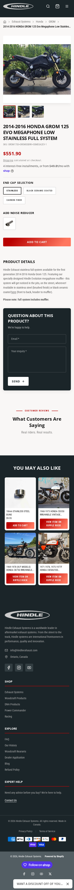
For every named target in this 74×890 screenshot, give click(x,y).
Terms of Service (47, 831)
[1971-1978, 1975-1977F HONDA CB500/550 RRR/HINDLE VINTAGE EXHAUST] (53, 548)
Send (16, 381)
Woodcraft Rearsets (15, 751)
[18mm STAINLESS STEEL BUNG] (20, 492)
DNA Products (12, 704)
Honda (39, 21)
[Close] (68, 883)
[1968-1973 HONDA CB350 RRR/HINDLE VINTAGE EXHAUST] (53, 492)
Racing (8, 716)
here (13, 292)
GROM (52, 21)
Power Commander (15, 710)
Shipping (8, 160)
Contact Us (11, 800)
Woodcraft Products (15, 698)
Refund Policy (12, 769)
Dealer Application (15, 757)
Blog (7, 763)
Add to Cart (20, 525)
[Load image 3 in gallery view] (38, 111)
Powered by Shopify (54, 856)
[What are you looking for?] (48, 6)
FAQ (7, 739)
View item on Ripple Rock (53, 524)
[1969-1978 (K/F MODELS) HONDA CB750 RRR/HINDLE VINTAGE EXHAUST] (20, 548)
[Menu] (67, 6)
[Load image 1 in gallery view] (9, 111)
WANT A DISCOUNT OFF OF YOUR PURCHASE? (40, 884)
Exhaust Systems (21, 21)
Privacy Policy (25, 831)
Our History (11, 745)
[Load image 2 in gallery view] (23, 111)
